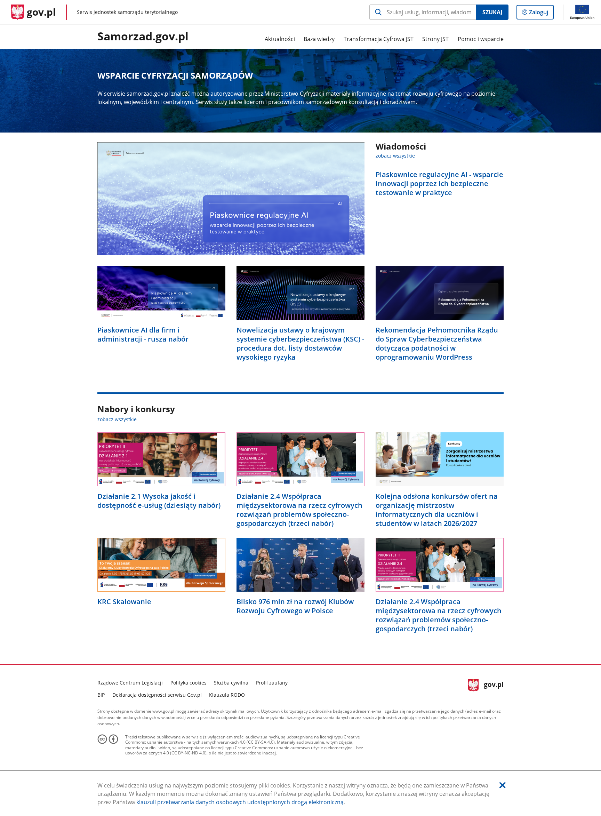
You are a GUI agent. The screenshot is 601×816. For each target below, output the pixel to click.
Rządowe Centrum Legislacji (130, 682)
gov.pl (493, 688)
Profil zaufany (272, 682)
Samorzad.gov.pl (143, 36)
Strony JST (435, 39)
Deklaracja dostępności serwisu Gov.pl (157, 694)
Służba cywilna (231, 682)
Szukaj (492, 12)
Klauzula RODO (227, 694)
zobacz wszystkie (395, 155)
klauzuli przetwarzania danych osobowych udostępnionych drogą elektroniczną (240, 802)
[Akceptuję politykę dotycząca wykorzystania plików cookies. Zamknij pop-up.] (502, 785)
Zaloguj (541, 13)
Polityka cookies (188, 682)
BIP (101, 694)
